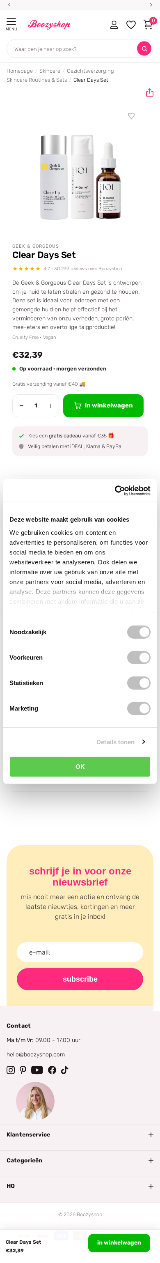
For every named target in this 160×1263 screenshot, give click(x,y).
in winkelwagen (119, 1242)
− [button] (21, 405)
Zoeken (144, 48)
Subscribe (80, 979)
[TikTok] (65, 1070)
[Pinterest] (23, 1070)
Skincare (49, 71)
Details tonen (115, 741)
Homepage (20, 71)
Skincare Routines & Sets (37, 80)
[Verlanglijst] (132, 116)
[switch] (139, 657)
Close (80, 1135)
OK (80, 766)
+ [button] (50, 405)
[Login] (114, 25)
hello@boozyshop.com (36, 1054)
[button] (146, 93)
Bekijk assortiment (11, 21)
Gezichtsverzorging (90, 71)
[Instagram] (11, 1070)
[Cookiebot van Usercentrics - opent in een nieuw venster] (115, 490)
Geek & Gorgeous (35, 246)
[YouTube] (37, 1070)
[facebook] (52, 1070)
